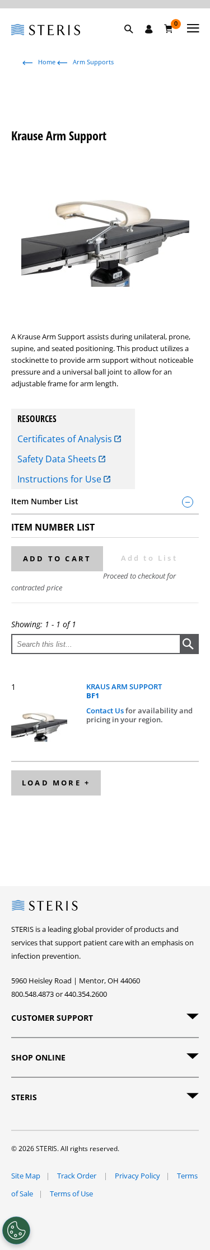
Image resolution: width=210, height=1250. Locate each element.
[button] (134, 42)
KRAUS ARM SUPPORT (124, 691)
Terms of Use (71, 1194)
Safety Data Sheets (58, 459)
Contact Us (105, 711)
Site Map (25, 1176)
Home (46, 62)
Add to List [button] (149, 558)
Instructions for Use (60, 479)
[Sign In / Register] (149, 29)
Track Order (77, 1176)
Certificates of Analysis (65, 439)
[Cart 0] (169, 28)
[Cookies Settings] (16, 1230)
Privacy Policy (137, 1176)
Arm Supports (93, 62)
